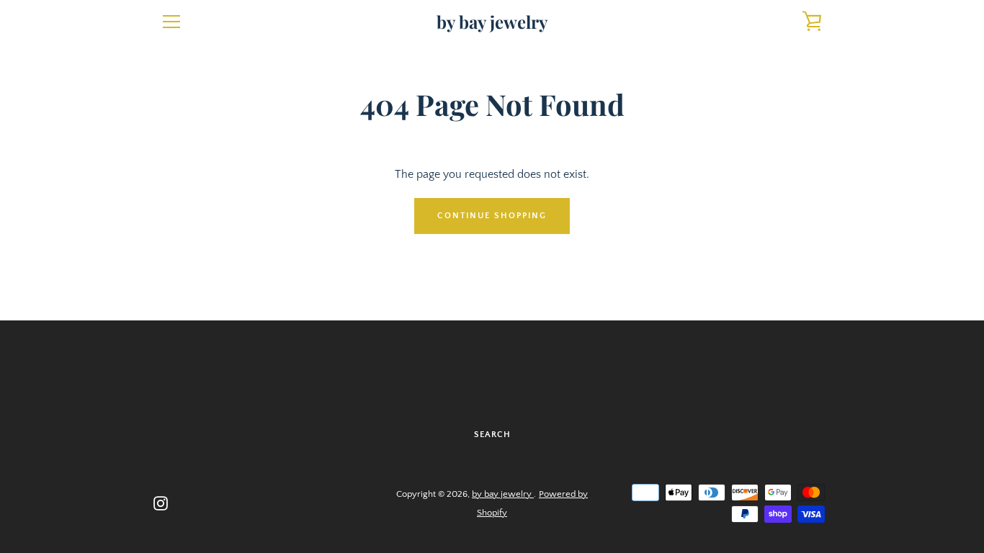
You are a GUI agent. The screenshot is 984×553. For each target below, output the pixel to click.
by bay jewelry (492, 22)
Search (492, 434)
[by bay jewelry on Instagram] (160, 502)
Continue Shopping (492, 215)
